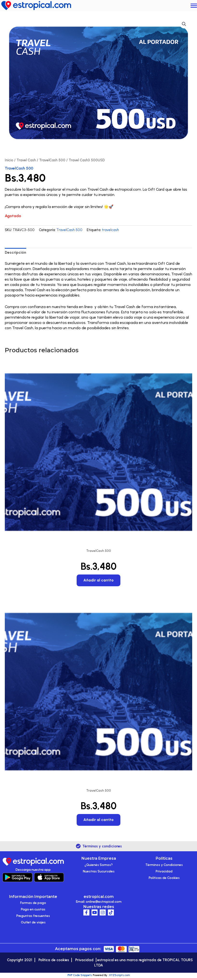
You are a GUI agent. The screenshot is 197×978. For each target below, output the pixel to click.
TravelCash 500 (52, 160)
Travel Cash (26, 160)
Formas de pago (33, 903)
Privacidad (164, 871)
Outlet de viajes (33, 922)
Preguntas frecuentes (33, 916)
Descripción (15, 252)
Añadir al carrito (98, 580)
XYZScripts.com (119, 975)
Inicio (9, 160)
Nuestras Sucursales (99, 871)
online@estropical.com (104, 902)
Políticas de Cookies (164, 878)
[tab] (15, 252)
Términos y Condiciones (164, 865)
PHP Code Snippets (80, 975)
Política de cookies (53, 960)
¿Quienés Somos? (99, 865)
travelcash (110, 230)
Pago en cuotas (33, 909)
